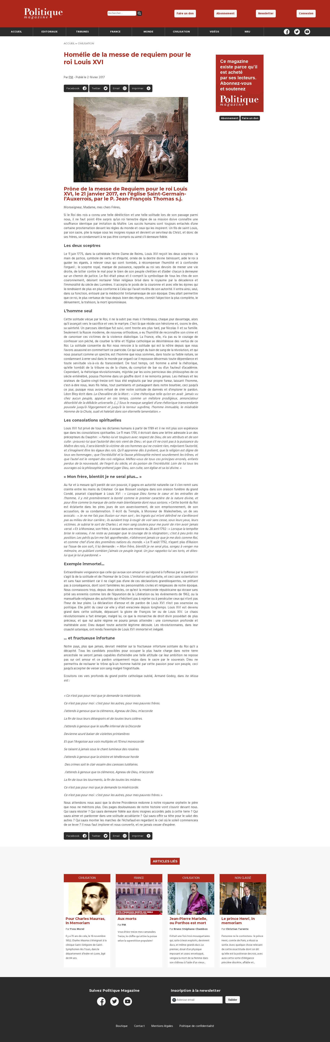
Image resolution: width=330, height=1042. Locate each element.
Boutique (122, 1026)
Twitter (96, 88)
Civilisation (181, 32)
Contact (139, 1026)
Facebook (72, 88)
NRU (247, 32)
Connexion (306, 13)
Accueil (16, 32)
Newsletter (265, 13)
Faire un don (185, 13)
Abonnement (225, 13)
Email (116, 88)
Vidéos (214, 32)
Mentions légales (162, 1026)
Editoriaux (49, 32)
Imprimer (137, 88)
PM (71, 77)
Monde (148, 32)
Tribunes (82, 32)
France (115, 32)
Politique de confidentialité (197, 1026)
